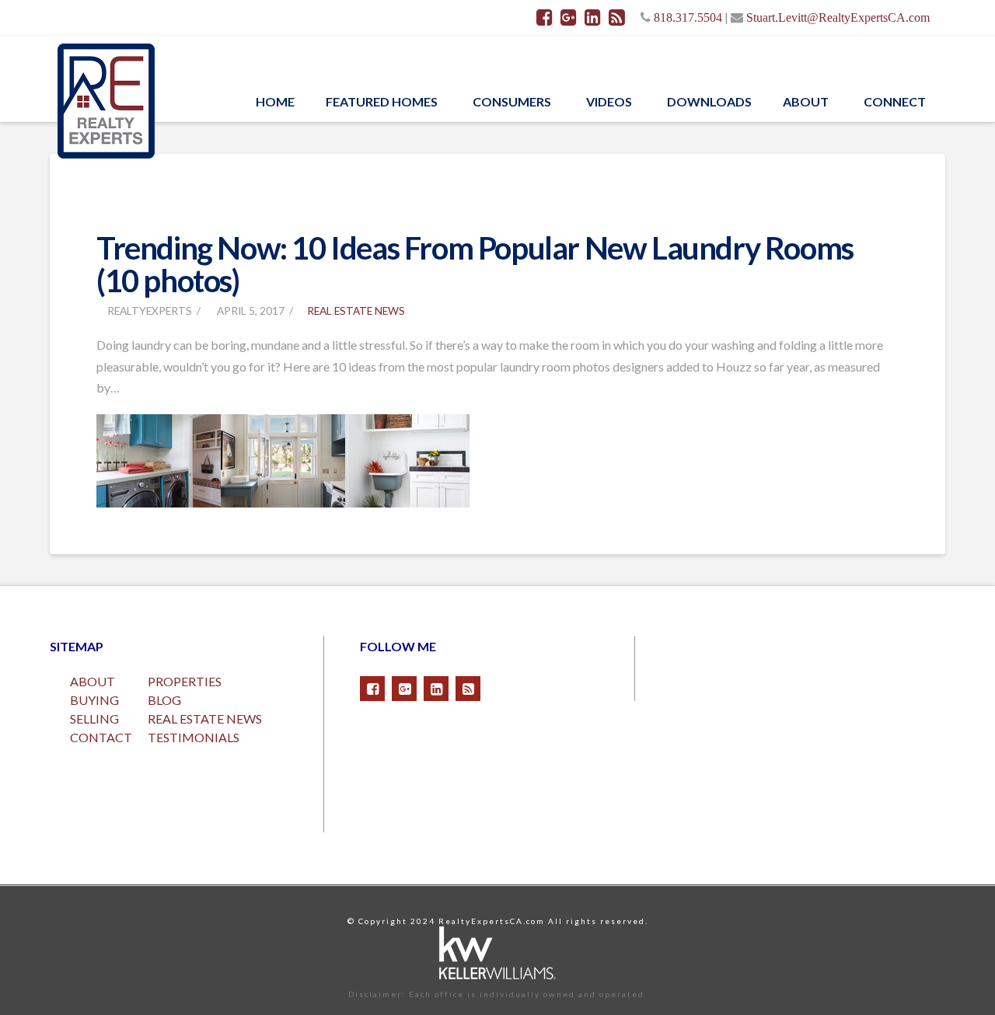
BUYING (94, 699)
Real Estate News (356, 310)
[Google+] (568, 17)
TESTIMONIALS (193, 737)
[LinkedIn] (593, 17)
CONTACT (101, 737)
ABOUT (92, 681)
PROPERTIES (185, 681)
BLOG (164, 699)
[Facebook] (544, 17)
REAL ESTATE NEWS (205, 718)
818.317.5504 (688, 17)
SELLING (94, 718)
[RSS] (617, 17)
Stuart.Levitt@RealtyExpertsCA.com (838, 17)
